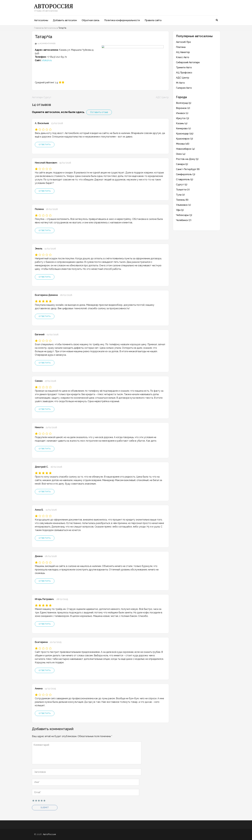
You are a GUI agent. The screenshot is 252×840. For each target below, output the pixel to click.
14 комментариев (46, 43)
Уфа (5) (180, 210)
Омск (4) (180, 154)
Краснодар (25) (184, 133)
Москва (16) (182, 143)
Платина (181, 47)
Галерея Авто (184, 87)
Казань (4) (181, 123)
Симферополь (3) (185, 174)
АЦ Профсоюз (184, 72)
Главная (38, 28)
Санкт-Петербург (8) (188, 169)
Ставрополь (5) (184, 179)
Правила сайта (153, 20)
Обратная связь (90, 20)
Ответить (45, 144)
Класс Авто (182, 57)
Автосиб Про (183, 42)
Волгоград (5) (183, 103)
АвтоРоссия (53, 6)
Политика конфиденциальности (122, 20)
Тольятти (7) (183, 189)
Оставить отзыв (99, 112)
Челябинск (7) (183, 220)
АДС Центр (162, 97)
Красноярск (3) (184, 138)
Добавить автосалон (65, 20)
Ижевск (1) (182, 113)
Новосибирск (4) (185, 148)
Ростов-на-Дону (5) (187, 159)
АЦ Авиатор (183, 52)
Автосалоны (41, 20)
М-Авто (180, 82)
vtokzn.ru (47, 60)
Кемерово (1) (183, 128)
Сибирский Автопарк (188, 62)
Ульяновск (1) (183, 205)
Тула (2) (180, 194)
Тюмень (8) (182, 199)
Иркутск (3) (182, 118)
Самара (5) (182, 164)
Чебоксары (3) (184, 215)
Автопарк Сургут (41, 97)
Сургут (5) (181, 184)
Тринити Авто (184, 67)
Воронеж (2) (183, 108)
